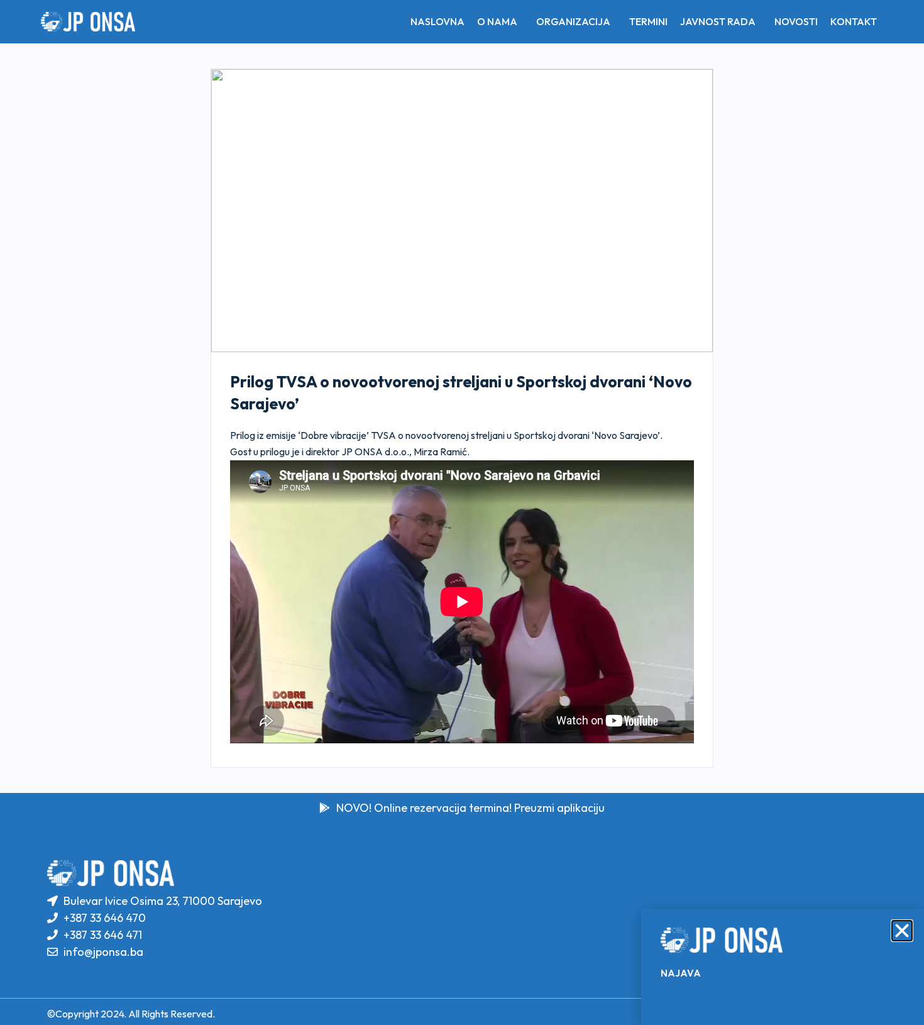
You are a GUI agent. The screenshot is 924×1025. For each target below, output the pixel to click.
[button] (902, 930)
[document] (462, 512)
